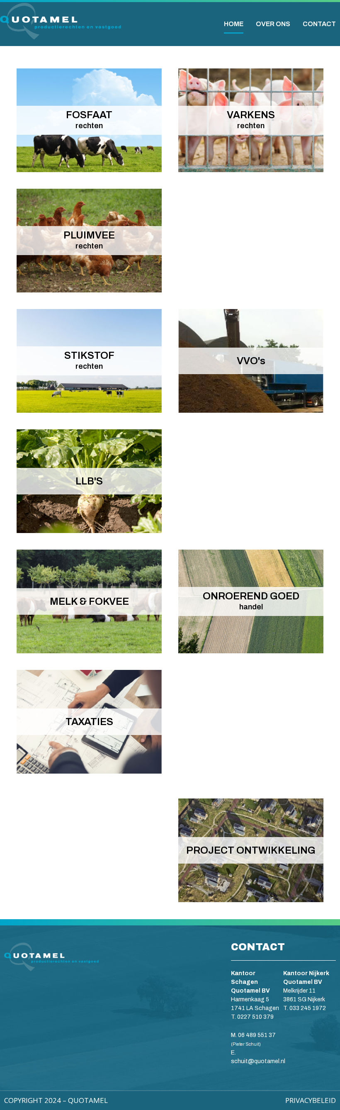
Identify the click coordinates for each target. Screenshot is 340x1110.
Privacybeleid (310, 1100)
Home (233, 23)
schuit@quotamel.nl (259, 1061)
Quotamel (88, 1100)
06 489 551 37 (257, 1035)
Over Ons (273, 23)
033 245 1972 (307, 1008)
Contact (319, 23)
